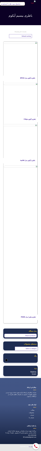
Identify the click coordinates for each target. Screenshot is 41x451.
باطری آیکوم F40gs (30, 119)
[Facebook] (21, 450)
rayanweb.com (24, 446)
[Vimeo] (12, 450)
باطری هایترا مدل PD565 (28, 317)
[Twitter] (16, 450)
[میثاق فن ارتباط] (33, 2)
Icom (34, 374)
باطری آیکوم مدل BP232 (27, 78)
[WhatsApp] (26, 450)
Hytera (33, 372)
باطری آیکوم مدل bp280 (27, 160)
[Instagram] (7, 450)
